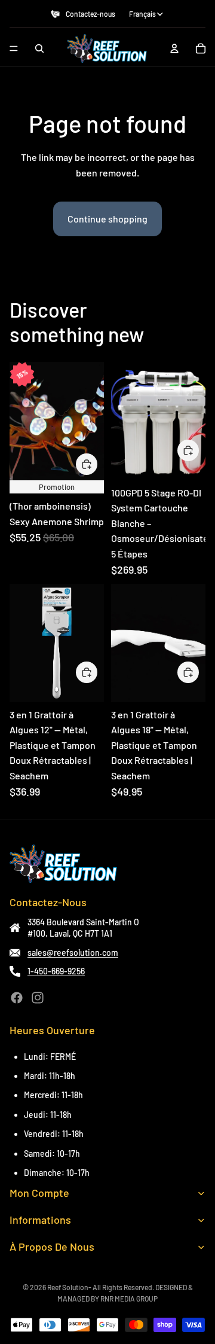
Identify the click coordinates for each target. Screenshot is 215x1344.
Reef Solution (67, 1287)
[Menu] (13, 48)
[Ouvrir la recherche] (39, 48)
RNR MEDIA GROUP (129, 1298)
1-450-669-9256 (56, 971)
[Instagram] (37, 998)
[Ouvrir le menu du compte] (174, 48)
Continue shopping (107, 218)
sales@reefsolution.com (72, 952)
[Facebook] (17, 998)
